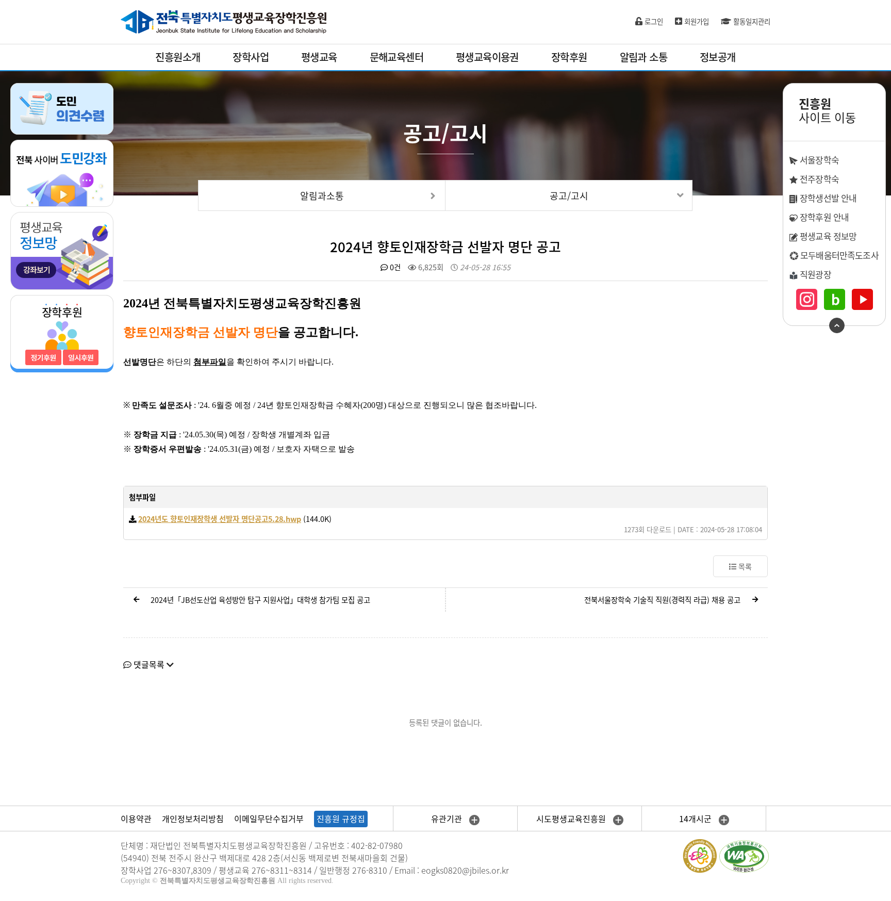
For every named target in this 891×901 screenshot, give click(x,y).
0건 (394, 267)
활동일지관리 (750, 21)
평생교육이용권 (487, 57)
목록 (744, 566)
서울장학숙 (818, 159)
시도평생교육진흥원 (572, 818)
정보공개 (718, 57)
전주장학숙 (818, 178)
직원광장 (814, 274)
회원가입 (695, 21)
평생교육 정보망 (827, 236)
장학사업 (251, 57)
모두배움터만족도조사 (838, 255)
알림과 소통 (643, 57)
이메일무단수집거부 (269, 818)
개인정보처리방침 (193, 818)
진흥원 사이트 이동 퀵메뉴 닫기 (837, 325)
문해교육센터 (396, 57)
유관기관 (447, 818)
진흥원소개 (177, 57)
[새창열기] (61, 172)
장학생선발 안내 (827, 197)
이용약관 (136, 818)
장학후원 (569, 57)
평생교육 (319, 57)
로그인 (652, 21)
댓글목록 (149, 664)
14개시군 (696, 818)
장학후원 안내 (823, 216)
